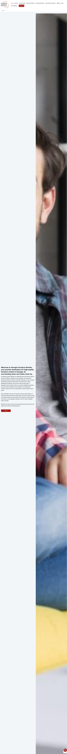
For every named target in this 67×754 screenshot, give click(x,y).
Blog (62, 3)
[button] (15, 5)
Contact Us (21, 5)
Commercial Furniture (40, 3)
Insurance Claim (22, 3)
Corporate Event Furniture (50, 3)
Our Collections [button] (14, 5)
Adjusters (58, 3)
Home (12, 3)
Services (16, 3)
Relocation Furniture (30, 3)
